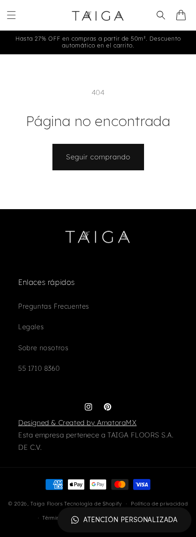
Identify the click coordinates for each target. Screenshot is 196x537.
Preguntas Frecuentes (53, 306)
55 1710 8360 (39, 368)
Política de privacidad (159, 503)
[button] (11, 15)
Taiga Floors (46, 503)
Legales (31, 327)
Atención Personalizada (130, 520)
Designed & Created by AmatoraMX (77, 422)
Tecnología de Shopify (93, 503)
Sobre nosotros (43, 348)
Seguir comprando (98, 157)
